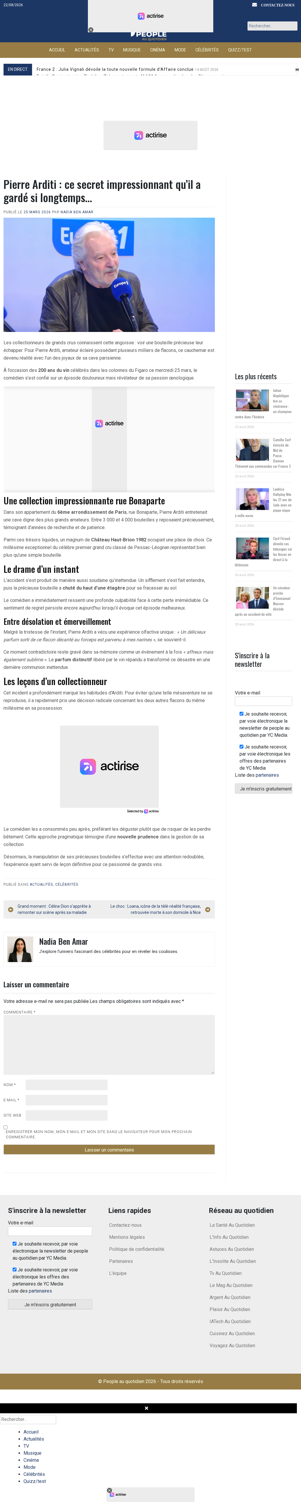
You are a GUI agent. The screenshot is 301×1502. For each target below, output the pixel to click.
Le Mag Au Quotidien (231, 1285)
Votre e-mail (247, 693)
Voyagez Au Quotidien (232, 1345)
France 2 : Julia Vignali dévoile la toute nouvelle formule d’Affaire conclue (127, 69)
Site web (12, 1115)
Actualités (87, 50)
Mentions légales (127, 1237)
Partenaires (121, 1261)
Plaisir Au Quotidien (230, 1309)
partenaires (267, 775)
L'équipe (118, 1273)
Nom (10, 1085)
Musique (132, 50)
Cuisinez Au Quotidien (232, 1333)
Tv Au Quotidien (226, 1273)
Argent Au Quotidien (230, 1297)
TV (111, 50)
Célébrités (207, 50)
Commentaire (20, 1012)
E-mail (11, 1100)
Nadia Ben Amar (77, 212)
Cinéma (157, 50)
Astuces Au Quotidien (232, 1249)
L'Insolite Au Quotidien (233, 1261)
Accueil (57, 50)
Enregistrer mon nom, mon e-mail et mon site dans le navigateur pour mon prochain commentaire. (99, 1134)
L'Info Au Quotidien (229, 1237)
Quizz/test (240, 50)
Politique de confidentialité (136, 1249)
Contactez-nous (278, 5)
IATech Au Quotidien (230, 1321)
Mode (180, 50)
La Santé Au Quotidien (232, 1225)
